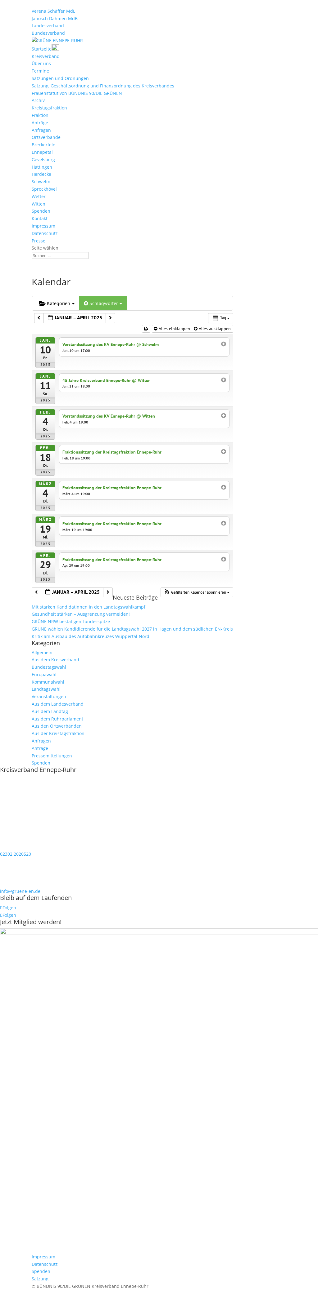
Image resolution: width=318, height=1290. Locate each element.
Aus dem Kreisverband (55, 660)
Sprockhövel (44, 189)
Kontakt (40, 218)
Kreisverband (46, 56)
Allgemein (42, 652)
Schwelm (41, 181)
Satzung (40, 1279)
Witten (38, 204)
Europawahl (44, 674)
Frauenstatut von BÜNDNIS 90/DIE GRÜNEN (77, 93)
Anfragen (41, 130)
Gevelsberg (43, 159)
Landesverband (48, 26)
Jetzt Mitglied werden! (30, 922)
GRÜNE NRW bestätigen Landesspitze (71, 621)
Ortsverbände (46, 137)
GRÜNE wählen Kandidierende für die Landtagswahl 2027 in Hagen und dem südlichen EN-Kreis (132, 629)
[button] (197, 592)
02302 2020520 (15, 854)
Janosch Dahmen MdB (55, 18)
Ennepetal (42, 152)
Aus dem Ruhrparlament (57, 719)
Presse (38, 241)
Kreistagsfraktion (49, 108)
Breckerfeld (44, 145)
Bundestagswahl (49, 667)
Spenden (41, 211)
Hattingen (42, 167)
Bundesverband (48, 33)
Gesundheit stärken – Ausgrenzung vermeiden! (81, 614)
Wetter (39, 196)
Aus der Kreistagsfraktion (58, 733)
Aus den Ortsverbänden (57, 726)
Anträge (40, 123)
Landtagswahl (46, 689)
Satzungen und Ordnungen (60, 78)
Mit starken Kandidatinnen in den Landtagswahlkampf (88, 607)
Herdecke (41, 174)
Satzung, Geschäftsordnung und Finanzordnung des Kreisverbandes (103, 86)
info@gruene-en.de (20, 891)
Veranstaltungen (49, 696)
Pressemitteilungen (52, 756)
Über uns (41, 63)
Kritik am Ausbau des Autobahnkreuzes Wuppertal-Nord (90, 636)
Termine (40, 71)
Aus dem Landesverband (58, 704)
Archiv (38, 100)
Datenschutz (45, 233)
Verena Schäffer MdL (53, 11)
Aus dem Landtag (50, 711)
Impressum (43, 226)
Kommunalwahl (48, 682)
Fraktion (40, 115)
